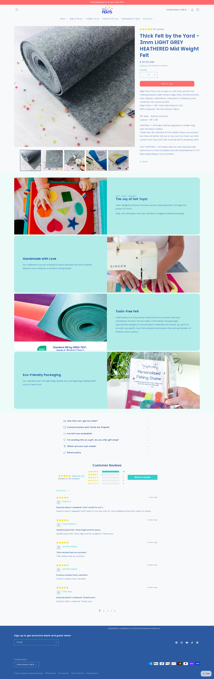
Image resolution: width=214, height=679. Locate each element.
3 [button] (107, 610)
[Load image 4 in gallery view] (96, 160)
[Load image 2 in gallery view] (52, 160)
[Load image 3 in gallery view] (74, 160)
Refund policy (50, 673)
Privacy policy (63, 673)
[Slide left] (17, 160)
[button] (17, 10)
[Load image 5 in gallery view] (118, 160)
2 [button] (103, 610)
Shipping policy (92, 673)
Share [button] (145, 161)
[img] (62, 497)
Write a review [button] (142, 477)
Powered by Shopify (35, 673)
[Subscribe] (56, 642)
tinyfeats (24, 673)
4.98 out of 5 (78, 475)
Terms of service (77, 673)
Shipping (143, 66)
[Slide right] (132, 160)
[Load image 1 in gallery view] (30, 160)
